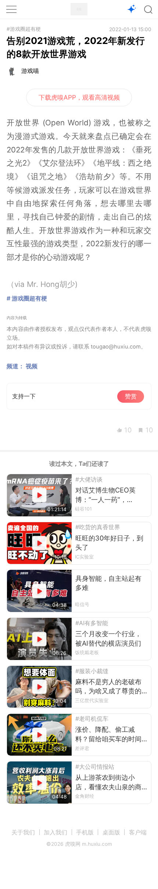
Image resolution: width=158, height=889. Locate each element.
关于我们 (23, 832)
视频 (31, 366)
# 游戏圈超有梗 (27, 298)
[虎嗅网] (79, 9)
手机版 (85, 832)
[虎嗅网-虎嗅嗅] (131, 9)
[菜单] (11, 9)
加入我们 (55, 832)
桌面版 (111, 832)
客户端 (138, 832)
